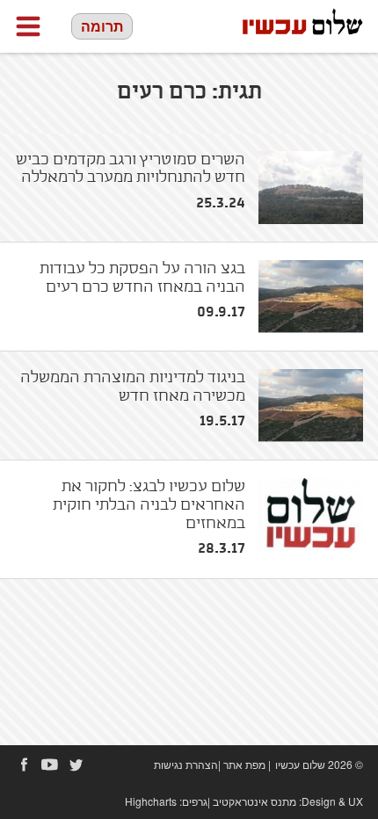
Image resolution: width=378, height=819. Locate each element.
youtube (50, 764)
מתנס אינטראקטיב (254, 801)
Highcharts (151, 801)
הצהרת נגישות (186, 764)
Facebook (24, 764)
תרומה (102, 26)
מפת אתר (244, 764)
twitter (76, 764)
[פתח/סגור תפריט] (28, 26)
